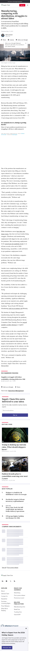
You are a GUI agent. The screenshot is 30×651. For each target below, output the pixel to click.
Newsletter (4, 599)
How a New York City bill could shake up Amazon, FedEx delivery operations (15, 509)
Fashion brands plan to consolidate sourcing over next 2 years (15, 476)
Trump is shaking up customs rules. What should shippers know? (14, 447)
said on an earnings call (15, 308)
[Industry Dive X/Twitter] (10, 581)
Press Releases (5, 606)
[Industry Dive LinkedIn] (2, 581)
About (3, 591)
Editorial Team (5, 593)
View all (4, 567)
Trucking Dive (18, 612)
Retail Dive (17, 609)
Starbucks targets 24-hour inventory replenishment (15, 500)
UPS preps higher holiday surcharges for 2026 (15, 517)
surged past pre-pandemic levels (14, 244)
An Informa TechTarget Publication (15, 1)
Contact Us (4, 596)
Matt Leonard (9, 34)
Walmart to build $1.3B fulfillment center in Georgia (16, 493)
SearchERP (17, 614)
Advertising (17, 593)
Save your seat (7, 647)
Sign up (22, 5)
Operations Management (16, 391)
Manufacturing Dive (19, 607)
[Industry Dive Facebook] (6, 581)
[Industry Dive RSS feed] (14, 581)
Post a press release (12, 567)
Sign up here (4, 366)
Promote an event (19, 598)
